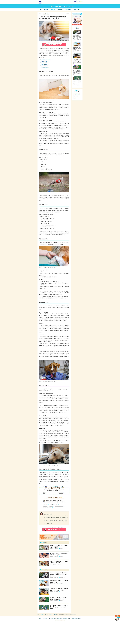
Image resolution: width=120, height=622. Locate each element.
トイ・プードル (45, 504)
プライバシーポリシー (52, 618)
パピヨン (51, 504)
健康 (45, 13)
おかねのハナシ (60, 9)
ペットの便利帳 (68, 9)
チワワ (56, 504)
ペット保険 (42, 614)
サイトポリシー (45, 618)
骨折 (44, 492)
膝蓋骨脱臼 (61, 492)
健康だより (53, 9)
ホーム (38, 614)
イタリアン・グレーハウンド (47, 507)
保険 (60, 577)
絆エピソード (46, 9)
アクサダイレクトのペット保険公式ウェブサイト (63, 618)
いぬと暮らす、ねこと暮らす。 (49, 614)
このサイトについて (76, 9)
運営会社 (40, 618)
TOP (40, 9)
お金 (60, 548)
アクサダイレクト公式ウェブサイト (76, 618)
